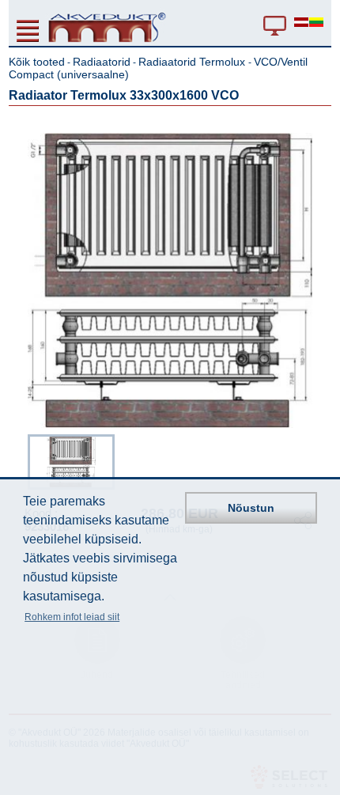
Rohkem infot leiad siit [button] (72, 617)
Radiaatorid (101, 61)
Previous (20, 459)
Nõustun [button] (251, 508)
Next (320, 459)
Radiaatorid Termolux (193, 61)
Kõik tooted (37, 61)
